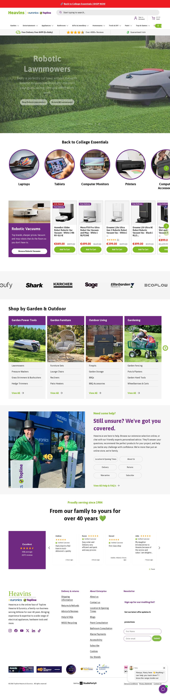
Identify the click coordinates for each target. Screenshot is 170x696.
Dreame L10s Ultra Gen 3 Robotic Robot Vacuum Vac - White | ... (117, 231)
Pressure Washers (20, 371)
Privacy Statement (145, 684)
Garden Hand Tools (137, 377)
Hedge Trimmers (20, 383)
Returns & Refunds (70, 605)
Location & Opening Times (105, 459)
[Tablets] (59, 164)
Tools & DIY (113, 26)
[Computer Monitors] (95, 164)
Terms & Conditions (131, 684)
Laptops (24, 184)
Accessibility (96, 640)
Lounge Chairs (57, 371)
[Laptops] (24, 164)
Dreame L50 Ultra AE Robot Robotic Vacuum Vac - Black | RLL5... (143, 231)
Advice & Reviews (69, 611)
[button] (49, 548)
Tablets (59, 184)
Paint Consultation (99, 622)
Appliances (46, 26)
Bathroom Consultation (101, 628)
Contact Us (158, 684)
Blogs (92, 617)
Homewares (97, 26)
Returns (130, 467)
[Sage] (25, 285)
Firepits (92, 365)
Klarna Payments (98, 634)
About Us (131, 459)
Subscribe (130, 475)
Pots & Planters (135, 371)
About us (94, 596)
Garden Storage (96, 371)
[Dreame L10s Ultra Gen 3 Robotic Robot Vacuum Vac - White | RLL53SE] (117, 213)
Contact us (95, 602)
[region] (104, 547)
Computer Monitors (95, 184)
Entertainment (29, 26)
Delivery (105, 467)
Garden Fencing (135, 365)
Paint (127, 26)
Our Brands (95, 657)
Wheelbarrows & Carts (138, 383)
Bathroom (61, 26)
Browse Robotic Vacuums (29, 251)
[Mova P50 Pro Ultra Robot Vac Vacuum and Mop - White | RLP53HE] (91, 213)
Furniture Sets (57, 365)
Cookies (94, 651)
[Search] (59, 12)
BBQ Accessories (97, 383)
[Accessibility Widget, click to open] (165, 348)
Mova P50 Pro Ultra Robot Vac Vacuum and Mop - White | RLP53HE (89, 231)
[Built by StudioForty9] (85, 684)
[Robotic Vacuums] (29, 212)
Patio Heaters (56, 383)
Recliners (54, 377)
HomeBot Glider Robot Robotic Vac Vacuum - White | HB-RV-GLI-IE (64, 231)
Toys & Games (141, 26)
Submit (157, 638)
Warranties (105, 475)
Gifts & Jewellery (79, 26)
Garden (13, 26)
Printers (130, 184)
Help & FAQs (67, 617)
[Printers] (130, 164)
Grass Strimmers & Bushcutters (26, 377)
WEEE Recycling (69, 622)
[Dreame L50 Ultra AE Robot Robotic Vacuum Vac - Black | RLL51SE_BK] (143, 213)
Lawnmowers (18, 365)
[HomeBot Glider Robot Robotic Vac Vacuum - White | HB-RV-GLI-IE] (65, 213)
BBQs (91, 377)
